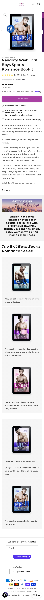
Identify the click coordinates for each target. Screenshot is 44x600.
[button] (4, 4)
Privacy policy (32, 591)
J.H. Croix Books (20, 588)
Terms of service (14, 595)
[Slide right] (41, 32)
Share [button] (7, 190)
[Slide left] (3, 32)
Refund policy (20, 591)
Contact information (30, 595)
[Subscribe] (35, 548)
